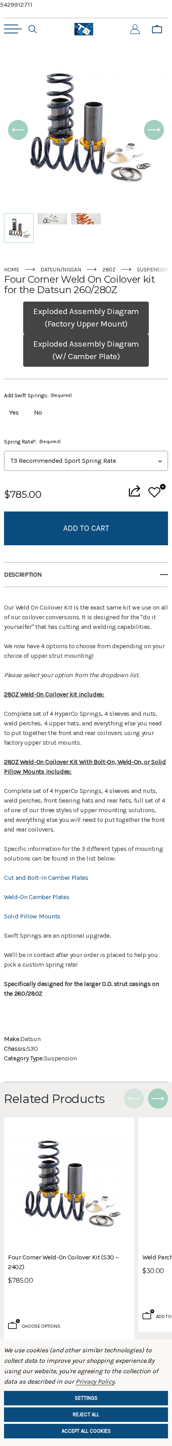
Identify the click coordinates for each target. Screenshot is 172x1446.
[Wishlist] (157, 491)
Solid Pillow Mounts (32, 916)
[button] (18, 130)
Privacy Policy (95, 1381)
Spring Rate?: (32, 441)
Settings (86, 1398)
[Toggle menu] (13, 29)
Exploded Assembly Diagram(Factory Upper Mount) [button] (86, 317)
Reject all (86, 1414)
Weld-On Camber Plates (36, 897)
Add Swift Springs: (38, 395)
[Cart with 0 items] (157, 29)
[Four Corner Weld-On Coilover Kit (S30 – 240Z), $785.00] (69, 1183)
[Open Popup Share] (134, 491)
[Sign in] (135, 29)
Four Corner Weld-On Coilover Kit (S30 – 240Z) (63, 1262)
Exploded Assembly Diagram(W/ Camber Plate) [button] (86, 350)
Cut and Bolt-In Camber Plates (46, 877)
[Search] (33, 29)
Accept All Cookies (86, 1431)
